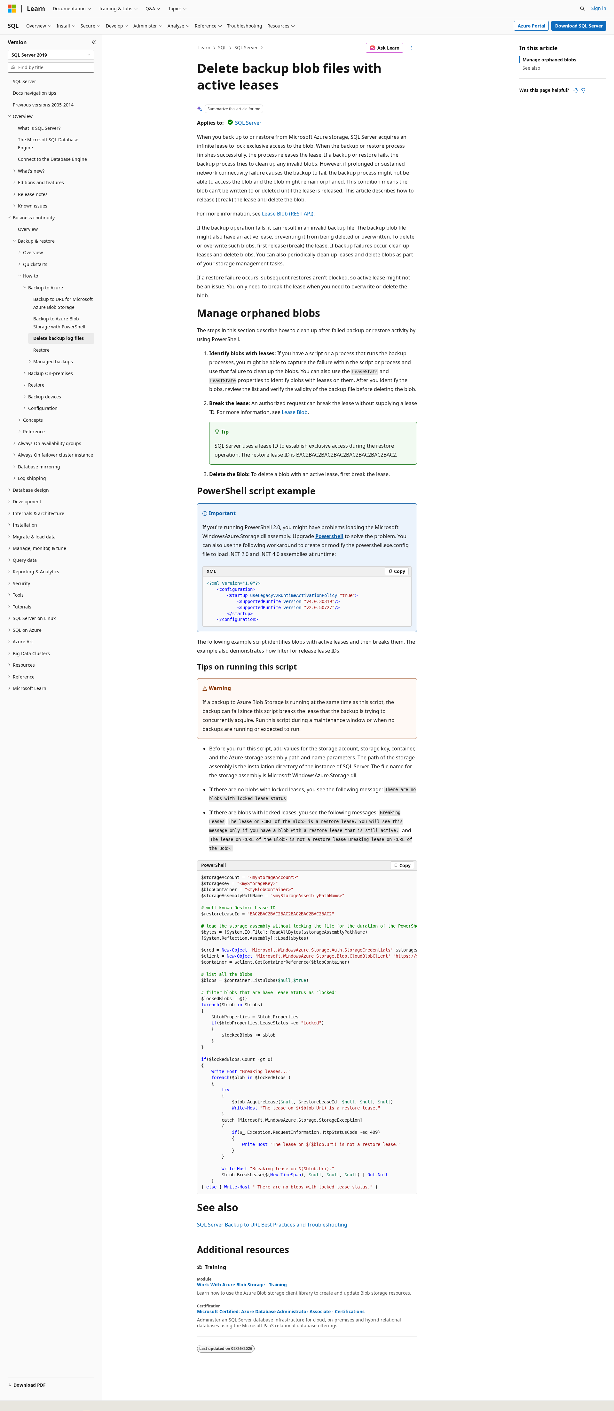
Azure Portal (531, 26)
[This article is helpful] (575, 90)
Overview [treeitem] (28, 229)
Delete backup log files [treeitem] (58, 338)
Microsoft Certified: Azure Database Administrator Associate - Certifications (281, 1311)
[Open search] (582, 8)
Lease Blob (295, 412)
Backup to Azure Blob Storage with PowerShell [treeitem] (59, 323)
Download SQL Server (579, 26)
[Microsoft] (12, 8)
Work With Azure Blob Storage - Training (242, 1285)
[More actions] (411, 48)
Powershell (329, 536)
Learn (204, 47)
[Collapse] (93, 42)
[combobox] (51, 55)
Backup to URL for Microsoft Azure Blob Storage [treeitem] (63, 303)
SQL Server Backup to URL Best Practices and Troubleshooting (272, 1224)
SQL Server (246, 47)
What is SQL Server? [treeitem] (39, 128)
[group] (307, 1032)
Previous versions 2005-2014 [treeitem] (43, 105)
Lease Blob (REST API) (287, 213)
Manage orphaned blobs (549, 60)
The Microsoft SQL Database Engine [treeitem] (48, 144)
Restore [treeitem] (41, 350)
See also (531, 68)
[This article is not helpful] (583, 90)
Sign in (598, 8)
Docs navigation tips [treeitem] (34, 93)
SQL (222, 47)
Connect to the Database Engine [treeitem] (52, 159)
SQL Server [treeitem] (24, 81)
